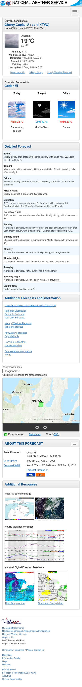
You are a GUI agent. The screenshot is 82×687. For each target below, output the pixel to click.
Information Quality (11, 658)
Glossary (6, 664)
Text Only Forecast (14, 317)
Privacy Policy (9, 669)
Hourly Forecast (59, 72)
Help (4, 661)
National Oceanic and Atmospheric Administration (26, 630)
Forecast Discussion (15, 310)
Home (8, 354)
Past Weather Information (18, 351)
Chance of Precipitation (50, 603)
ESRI (56, 434)
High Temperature (15, 603)
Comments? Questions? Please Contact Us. (23, 649)
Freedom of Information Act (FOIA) (19, 672)
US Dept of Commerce (13, 627)
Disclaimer (34, 434)
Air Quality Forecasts (16, 332)
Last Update (11, 460)
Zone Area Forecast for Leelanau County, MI (30, 305)
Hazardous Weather (15, 342)
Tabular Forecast (14, 326)
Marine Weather (13, 345)
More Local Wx (17, 72)
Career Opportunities (12, 678)
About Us (6, 675)
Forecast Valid (12, 465)
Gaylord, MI (8, 637)
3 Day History (36, 72)
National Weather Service (14, 634)
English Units (12, 336)
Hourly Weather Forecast (18, 323)
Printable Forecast (14, 314)
